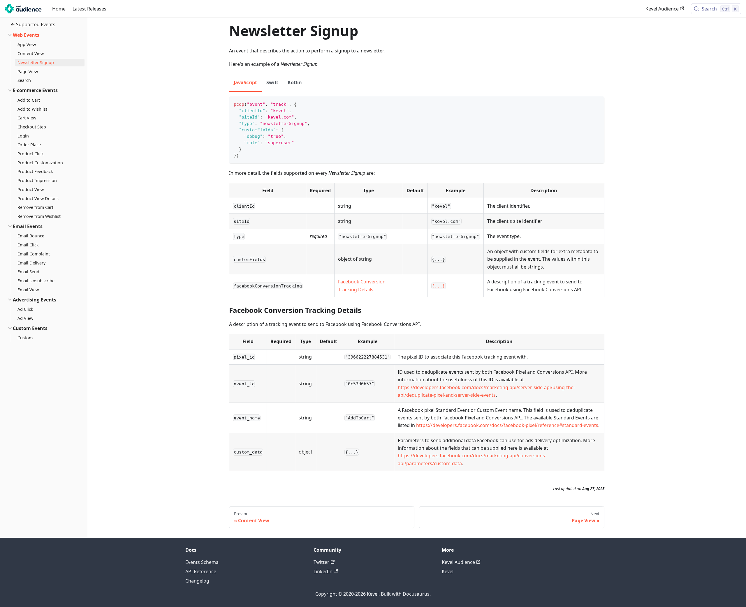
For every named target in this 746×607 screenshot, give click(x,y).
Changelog (197, 581)
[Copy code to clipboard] (597, 103)
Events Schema (202, 562)
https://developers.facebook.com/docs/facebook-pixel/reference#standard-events (507, 425)
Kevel (447, 571)
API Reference (200, 571)
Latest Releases (89, 9)
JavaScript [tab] (245, 82)
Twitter (321, 562)
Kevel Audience (662, 9)
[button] (43, 35)
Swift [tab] (272, 82)
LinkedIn (323, 571)
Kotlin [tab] (295, 82)
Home (59, 9)
